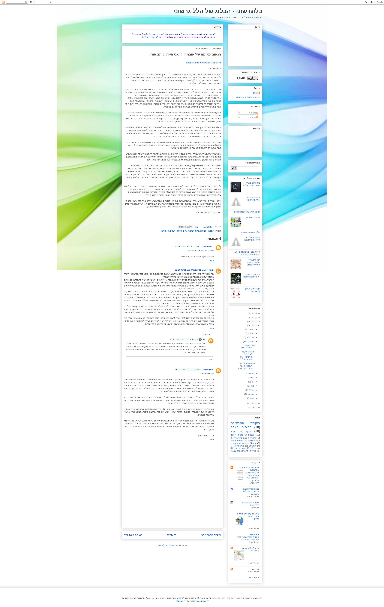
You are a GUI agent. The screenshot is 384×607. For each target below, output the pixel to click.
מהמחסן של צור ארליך (248, 467)
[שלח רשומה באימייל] (196, 226)
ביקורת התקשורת (245, 423)
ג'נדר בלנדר (254, 551)
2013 (254, 325)
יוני (252, 382)
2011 (254, 407)
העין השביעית (239, 448)
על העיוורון (254, 505)
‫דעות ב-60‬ (254, 577)
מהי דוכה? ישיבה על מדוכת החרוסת (251, 275)
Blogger (179, 601)
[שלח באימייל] (190, 226)
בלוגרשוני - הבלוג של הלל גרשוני (218, 11)
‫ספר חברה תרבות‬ (250, 502)
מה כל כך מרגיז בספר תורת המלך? (251, 184)
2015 (254, 317)
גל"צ (232, 451)
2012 (254, 403)
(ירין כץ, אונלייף (150, 37)
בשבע (251, 434)
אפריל (251, 390)
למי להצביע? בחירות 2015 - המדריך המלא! (253, 262)
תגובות (252, 117)
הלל (204, 339)
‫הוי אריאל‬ (254, 534)
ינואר (251, 398)
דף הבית (171, 535)
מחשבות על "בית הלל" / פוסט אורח (252, 238)
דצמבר (250, 329)
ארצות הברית (201, 231)
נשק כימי (171, 231)
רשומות (252, 113)
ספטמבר (250, 341)
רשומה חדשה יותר (211, 535)
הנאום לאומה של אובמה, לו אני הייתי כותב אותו (246, 366)
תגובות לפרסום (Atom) (168, 545)
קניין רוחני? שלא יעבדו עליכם (247, 212)
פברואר (250, 394)
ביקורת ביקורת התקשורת (245, 438)
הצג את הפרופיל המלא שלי (248, 97)
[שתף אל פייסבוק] (182, 226)
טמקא (248, 431)
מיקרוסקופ (239, 446)
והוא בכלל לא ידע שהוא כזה (248, 451)
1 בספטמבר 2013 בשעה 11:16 (194, 246)
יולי (252, 377)
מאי (252, 386)
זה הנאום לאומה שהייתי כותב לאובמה (204, 62)
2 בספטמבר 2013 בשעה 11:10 (194, 270)
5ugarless (201, 601)
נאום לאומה (182, 231)
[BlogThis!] (188, 226)
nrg (254, 443)
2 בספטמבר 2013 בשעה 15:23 (194, 369)
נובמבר (250, 333)
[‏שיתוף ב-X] (185, 226)
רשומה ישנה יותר (133, 535)
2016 (254, 313)
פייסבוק (245, 443)
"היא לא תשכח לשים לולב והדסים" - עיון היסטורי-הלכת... (246, 355)
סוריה (163, 231)
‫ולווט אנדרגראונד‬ (251, 489)
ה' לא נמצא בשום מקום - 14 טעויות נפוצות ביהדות (247, 253)
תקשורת (234, 443)
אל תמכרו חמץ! (253, 217)
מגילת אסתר (237, 440)
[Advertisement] (172, 507)
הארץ (234, 431)
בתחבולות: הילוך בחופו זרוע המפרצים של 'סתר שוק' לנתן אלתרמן (252, 475)
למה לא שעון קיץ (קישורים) (252, 290)
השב (212, 260)
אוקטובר (250, 337)
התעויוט (252, 446)
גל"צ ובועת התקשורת (250, 232)
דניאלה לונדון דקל (250, 548)
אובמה (211, 231)
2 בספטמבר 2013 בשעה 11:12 (184, 339)
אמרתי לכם (255, 448)
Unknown (207, 246)
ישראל (191, 231)
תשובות (207, 334)
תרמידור (255, 569)
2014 (254, 321)
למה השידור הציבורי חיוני (248, 346)
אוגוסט (250, 373)
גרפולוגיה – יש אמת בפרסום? (253, 198)
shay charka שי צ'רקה (248, 514)
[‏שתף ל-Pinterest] (179, 226)
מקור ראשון (237, 434)
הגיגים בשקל (254, 440)
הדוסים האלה (241, 427)
